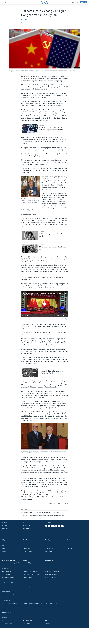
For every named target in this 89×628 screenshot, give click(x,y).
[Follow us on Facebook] (45, 526)
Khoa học (69, 537)
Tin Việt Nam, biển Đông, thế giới (10, 563)
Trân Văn (69, 548)
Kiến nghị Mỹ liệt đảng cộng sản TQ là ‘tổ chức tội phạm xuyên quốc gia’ (39, 293)
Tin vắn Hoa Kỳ (49, 560)
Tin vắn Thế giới (27, 563)
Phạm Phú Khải (49, 548)
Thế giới (4, 540)
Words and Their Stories (51, 574)
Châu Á (25, 537)
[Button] (65, 27)
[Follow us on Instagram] (55, 526)
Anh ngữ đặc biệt (27, 577)
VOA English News (7, 624)
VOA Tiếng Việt (25, 19)
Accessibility (26, 624)
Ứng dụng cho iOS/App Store (9, 603)
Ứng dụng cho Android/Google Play (32, 603)
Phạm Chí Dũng (27, 551)
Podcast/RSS (5, 528)
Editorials (47, 624)
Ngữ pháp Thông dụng (7, 574)
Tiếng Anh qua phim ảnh (8, 577)
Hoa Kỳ (25, 540)
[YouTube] (77, 2)
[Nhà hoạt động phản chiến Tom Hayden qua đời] (30, 235)
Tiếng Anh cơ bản (6, 572)
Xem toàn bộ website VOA (8, 595)
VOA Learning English (51, 577)
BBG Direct (5, 621)
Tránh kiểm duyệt (6, 612)
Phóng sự (25, 560)
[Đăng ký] (62, 526)
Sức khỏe (69, 540)
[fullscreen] (66, 315)
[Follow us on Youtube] (52, 526)
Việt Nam (4, 537)
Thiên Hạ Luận (49, 551)
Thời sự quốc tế (27, 528)
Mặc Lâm (4, 551)
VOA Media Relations (29, 621)
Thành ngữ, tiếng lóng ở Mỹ (30, 572)
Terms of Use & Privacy (51, 586)
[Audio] (73, 2)
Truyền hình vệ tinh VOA (8, 560)
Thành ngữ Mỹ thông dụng (52, 572)
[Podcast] (59, 526)
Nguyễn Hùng (27, 548)
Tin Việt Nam (26, 525)
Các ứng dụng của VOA (51, 603)
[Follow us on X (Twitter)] (49, 526)
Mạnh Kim (4, 548)
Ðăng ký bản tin (6, 525)
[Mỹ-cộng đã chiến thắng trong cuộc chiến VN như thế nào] (30, 372)
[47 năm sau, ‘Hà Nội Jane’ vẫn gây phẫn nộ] (30, 248)
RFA (46, 621)
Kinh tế (47, 537)
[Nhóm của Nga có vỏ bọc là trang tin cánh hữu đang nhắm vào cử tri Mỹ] (30, 128)
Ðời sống (47, 540)
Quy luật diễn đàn (27, 586)
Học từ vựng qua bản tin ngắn (31, 574)
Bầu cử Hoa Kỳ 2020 (26, 7)
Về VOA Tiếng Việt (7, 586)
